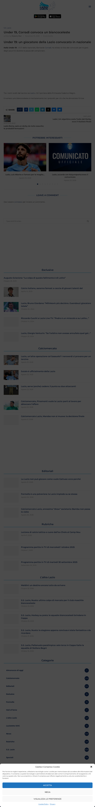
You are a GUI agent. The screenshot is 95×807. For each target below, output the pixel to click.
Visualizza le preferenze (47, 799)
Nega (47, 792)
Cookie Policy (43, 804)
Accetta (47, 785)
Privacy (52, 804)
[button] (91, 767)
